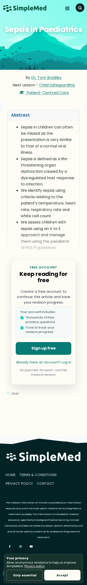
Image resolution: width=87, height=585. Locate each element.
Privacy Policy (19, 483)
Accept (62, 575)
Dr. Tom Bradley (46, 77)
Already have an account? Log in (43, 362)
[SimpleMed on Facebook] (10, 546)
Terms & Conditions (38, 474)
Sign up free (43, 348)
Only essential (24, 575)
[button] (80, 7)
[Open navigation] (68, 8)
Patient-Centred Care (47, 92)
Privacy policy (34, 566)
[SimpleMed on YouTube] (32, 546)
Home (10, 474)
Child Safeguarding (57, 85)
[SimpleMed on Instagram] (21, 546)
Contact (45, 483)
